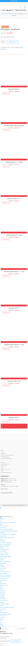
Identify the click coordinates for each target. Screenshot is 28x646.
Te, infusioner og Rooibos (6, 542)
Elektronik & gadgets (5, 546)
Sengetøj (2, 597)
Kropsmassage (3, 573)
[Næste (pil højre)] (2, 645)
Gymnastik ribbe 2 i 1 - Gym (14, 235)
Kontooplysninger (5, 464)
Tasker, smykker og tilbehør (6, 529)
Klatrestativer (3, 598)
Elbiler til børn (3, 615)
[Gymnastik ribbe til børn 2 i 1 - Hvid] (14, 340)
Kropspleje (2, 566)
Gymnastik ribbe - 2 (14, 417)
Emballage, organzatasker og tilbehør (8, 531)
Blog (2, 450)
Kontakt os (3, 453)
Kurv (1, 520)
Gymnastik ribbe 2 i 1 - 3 (14, 198)
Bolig (10, 13)
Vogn (2, 467)
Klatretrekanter (3, 612)
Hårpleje (2, 565)
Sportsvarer (2, 609)
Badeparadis (3, 541)
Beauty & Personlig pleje (5, 556)
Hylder (1, 588)
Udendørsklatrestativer (5, 614)
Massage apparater (4, 549)
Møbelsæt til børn (4, 585)
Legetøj (2, 602)
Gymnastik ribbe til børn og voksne (14, 125)
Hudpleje (2, 559)
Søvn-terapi (2, 578)
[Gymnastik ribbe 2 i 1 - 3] (14, 194)
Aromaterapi (3, 527)
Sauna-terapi (3, 568)
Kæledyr (2, 619)
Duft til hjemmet (4, 525)
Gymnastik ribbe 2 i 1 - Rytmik (14, 162)
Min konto (3, 462)
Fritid (1, 605)
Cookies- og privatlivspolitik (7, 455)
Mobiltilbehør (3, 551)
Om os (2, 451)
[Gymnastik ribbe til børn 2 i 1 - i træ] (14, 267)
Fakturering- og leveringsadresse (7, 522)
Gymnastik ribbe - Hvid (14, 381)
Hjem (3, 13)
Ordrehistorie (4, 465)
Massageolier (3, 563)
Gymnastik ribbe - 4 (14, 308)
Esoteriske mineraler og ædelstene (8, 534)
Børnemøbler (3, 583)
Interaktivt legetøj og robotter (7, 607)
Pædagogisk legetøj (4, 604)
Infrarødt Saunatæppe (5, 576)
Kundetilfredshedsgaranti (6, 458)
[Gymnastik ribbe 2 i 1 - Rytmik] (14, 157)
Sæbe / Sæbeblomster (5, 561)
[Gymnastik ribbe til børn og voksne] (14, 121)
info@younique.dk (7, 482)
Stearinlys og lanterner (5, 544)
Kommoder (2, 590)
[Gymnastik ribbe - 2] (14, 413)
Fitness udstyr (3, 580)
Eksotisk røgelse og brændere (7, 537)
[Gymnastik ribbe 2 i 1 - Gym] (14, 230)
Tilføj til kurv (12, 42)
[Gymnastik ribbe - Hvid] (14, 376)
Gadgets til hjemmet (4, 554)
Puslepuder (2, 595)
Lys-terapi (2, 570)
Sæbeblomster (3, 536)
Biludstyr (2, 548)
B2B (1, 621)
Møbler (1, 539)
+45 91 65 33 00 (12, 478)
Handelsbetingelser (5, 457)
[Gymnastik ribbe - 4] (14, 303)
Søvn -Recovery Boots (5, 571)
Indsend (16, 641)
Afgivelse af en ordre (5, 469)
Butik (6, 13)
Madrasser (2, 593)
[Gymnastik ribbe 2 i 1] (14, 85)
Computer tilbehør (4, 553)
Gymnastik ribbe (3, 600)
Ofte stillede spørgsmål (6, 472)
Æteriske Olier (3, 558)
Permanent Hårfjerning (5, 575)
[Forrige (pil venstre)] (0, 645)
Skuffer (1, 587)
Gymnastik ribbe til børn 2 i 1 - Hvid (14, 344)
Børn (1, 581)
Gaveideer (2, 617)
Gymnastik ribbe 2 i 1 (14, 89)
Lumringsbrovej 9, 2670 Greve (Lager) (9, 486)
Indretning (14, 13)
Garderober (2, 592)
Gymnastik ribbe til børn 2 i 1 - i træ (14, 271)
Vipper (1, 610)
